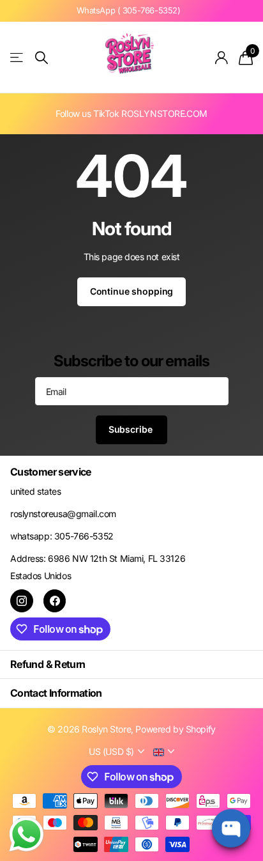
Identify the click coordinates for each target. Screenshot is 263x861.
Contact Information (56, 692)
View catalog (17, 57)
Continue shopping (132, 291)
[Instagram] (21, 600)
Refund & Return (47, 664)
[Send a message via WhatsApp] (26, 834)
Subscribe (132, 429)
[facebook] (54, 600)
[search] (41, 57)
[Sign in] (222, 57)
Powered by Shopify (175, 729)
